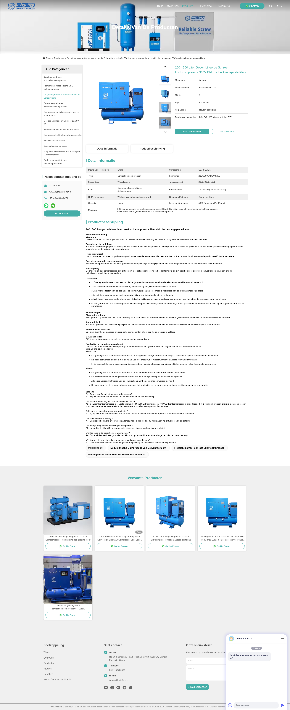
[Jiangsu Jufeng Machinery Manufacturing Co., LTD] (21, 6)
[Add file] (230, 705)
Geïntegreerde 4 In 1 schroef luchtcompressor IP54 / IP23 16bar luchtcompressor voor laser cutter (222, 538)
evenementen (207, 6)
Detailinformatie (107, 148)
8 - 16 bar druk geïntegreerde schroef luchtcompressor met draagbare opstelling (171, 538)
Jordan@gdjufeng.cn (59, 191)
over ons (173, 6)
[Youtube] (118, 688)
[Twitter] (112, 688)
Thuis (160, 6)
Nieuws (48, 668)
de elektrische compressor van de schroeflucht (138, 448)
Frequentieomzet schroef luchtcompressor (199, 448)
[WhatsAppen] (46, 205)
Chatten (254, 6)
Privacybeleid (56, 706)
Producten (59, 58)
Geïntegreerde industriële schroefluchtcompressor (117, 454)
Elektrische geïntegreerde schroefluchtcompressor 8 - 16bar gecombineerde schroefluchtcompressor (68, 607)
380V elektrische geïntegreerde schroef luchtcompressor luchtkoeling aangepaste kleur (67, 538)
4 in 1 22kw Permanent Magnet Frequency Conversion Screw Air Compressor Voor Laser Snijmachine (119, 538)
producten (188, 6)
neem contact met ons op (225, 6)
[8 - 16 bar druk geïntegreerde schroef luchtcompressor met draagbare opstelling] (170, 510)
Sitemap (69, 706)
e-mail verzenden (197, 687)
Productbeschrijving (152, 148)
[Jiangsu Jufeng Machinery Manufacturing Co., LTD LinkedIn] (124, 688)
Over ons (49, 657)
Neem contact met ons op (58, 679)
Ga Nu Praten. (62, 213)
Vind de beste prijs (192, 131)
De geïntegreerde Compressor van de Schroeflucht (91, 58)
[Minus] (282, 638)
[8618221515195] (131, 688)
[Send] (282, 705)
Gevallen (48, 674)
